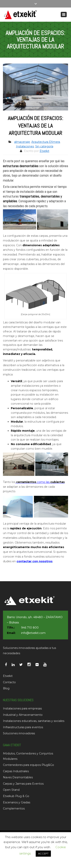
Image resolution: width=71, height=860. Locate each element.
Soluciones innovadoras (19, 733)
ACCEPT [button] (43, 853)
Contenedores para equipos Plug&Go (28, 765)
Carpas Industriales (16, 771)
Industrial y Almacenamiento (23, 715)
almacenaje (22, 142)
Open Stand (11, 790)
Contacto (9, 682)
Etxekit (44, 151)
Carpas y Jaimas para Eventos (23, 783)
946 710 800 (30, 627)
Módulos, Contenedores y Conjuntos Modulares (28, 756)
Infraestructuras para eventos (23, 727)
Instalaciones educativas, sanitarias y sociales (33, 721)
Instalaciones (25, 146)
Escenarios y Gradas (16, 802)
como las (40, 482)
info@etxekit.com (33, 633)
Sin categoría (44, 146)
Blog (6, 688)
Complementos (14, 808)
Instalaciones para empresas (22, 708)
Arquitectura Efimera (45, 142)
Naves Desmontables (18, 777)
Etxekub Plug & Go (16, 796)
